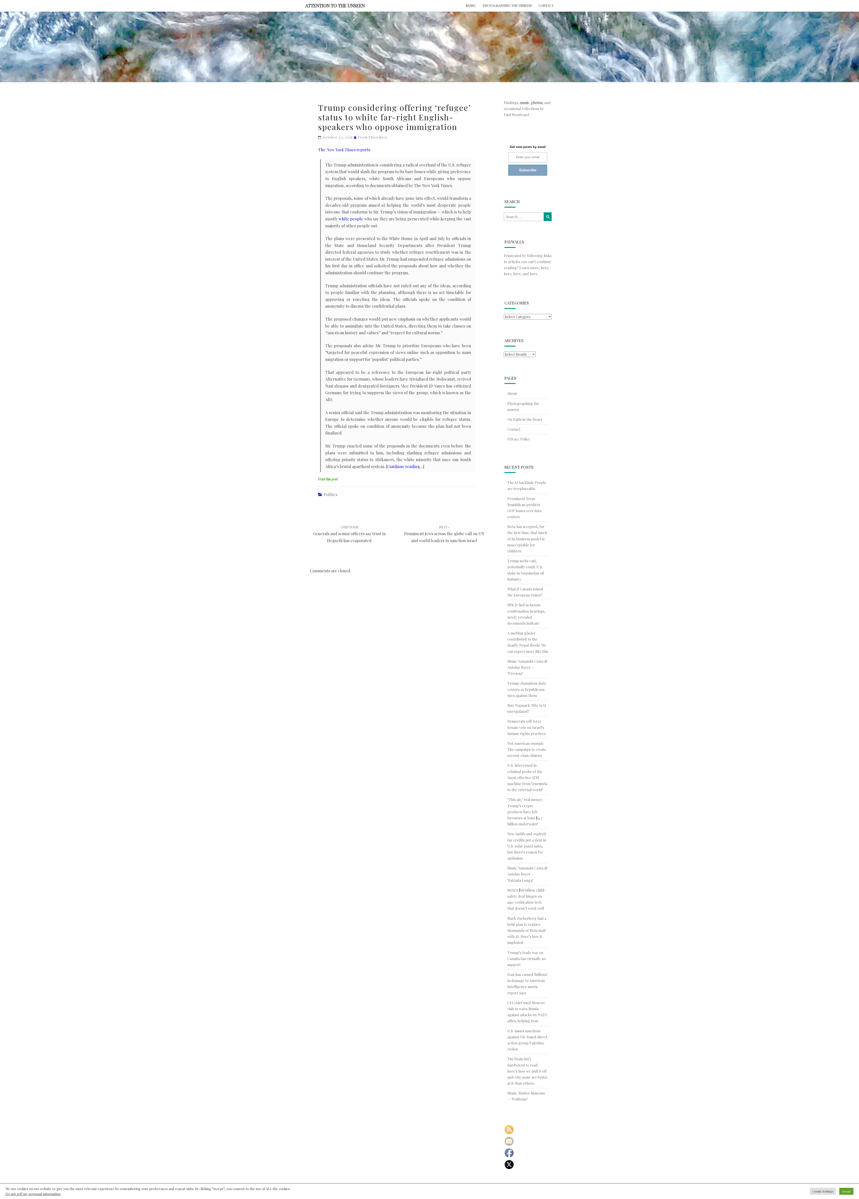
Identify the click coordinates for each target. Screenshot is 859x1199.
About (512, 393)
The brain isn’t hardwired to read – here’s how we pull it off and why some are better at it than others (527, 1071)
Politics (330, 494)
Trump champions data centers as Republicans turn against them (526, 689)
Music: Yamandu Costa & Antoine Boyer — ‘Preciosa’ (527, 667)
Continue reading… (405, 466)
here (544, 267)
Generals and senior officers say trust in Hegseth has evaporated (349, 534)
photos (536, 102)
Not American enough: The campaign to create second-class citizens (526, 749)
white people (351, 218)
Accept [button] (846, 1191)
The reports (344, 149)
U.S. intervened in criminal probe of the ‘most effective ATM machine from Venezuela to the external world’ (527, 777)
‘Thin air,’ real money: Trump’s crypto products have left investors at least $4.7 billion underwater (525, 811)
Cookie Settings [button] (822, 1191)
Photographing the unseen (507, 6)
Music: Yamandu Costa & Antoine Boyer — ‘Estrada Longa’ (527, 874)
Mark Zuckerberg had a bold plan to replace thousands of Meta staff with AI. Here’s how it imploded (526, 930)
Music (471, 6)
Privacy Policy (518, 439)
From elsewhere (372, 137)
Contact (546, 6)
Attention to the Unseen (335, 5)
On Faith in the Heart (524, 419)
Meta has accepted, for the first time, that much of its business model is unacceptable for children (527, 538)
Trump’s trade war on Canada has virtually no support (526, 958)
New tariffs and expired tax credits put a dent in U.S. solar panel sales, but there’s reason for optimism (526, 845)
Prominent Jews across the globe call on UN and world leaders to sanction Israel (444, 534)
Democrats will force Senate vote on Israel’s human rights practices (526, 727)
